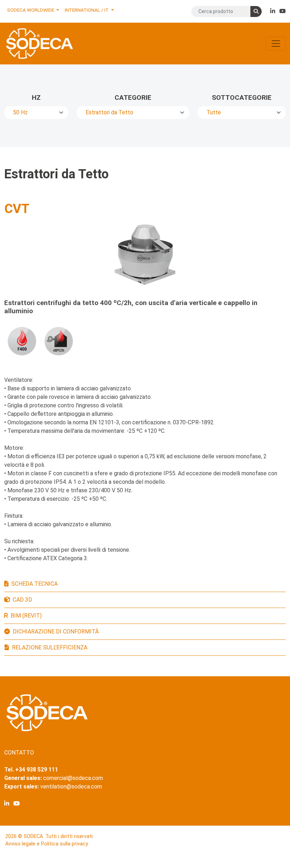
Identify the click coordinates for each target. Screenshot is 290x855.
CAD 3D (22, 599)
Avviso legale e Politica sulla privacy (46, 844)
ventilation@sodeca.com (71, 786)
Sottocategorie (242, 97)
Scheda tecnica (34, 583)
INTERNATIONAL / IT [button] (87, 10)
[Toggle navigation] (276, 43)
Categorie (133, 97)
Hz (36, 97)
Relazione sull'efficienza (49, 647)
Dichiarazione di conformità (56, 631)
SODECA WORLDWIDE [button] (31, 10)
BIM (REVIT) (26, 615)
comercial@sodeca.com (73, 778)
